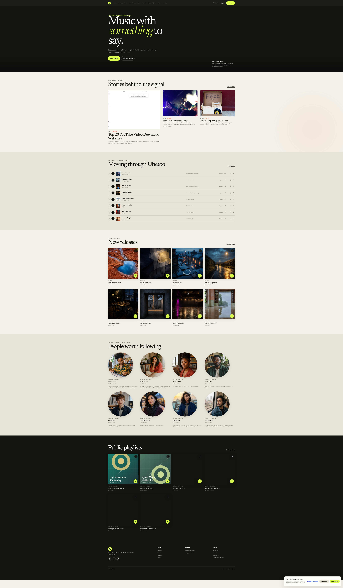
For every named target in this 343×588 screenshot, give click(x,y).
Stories (165, 3)
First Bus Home (126, 211)
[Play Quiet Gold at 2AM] (168, 276)
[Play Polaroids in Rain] (200, 276)
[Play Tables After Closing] (135, 316)
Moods (144, 3)
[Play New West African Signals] (232, 481)
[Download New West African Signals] (232, 456)
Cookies (233, 569)
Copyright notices (189, 553)
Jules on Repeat (145, 420)
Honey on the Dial (127, 205)
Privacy (227, 569)
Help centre (215, 550)
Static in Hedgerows (211, 283)
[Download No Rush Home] (230, 173)
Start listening (114, 58)
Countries (160, 555)
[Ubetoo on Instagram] (118, 559)
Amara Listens (177, 381)
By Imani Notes (111, 490)
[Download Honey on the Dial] (230, 206)
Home (115, 3)
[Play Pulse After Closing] (200, 316)
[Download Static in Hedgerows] (232, 250)
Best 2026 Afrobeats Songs (175, 121)
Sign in (223, 3)
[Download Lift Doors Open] (230, 186)
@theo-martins (208, 422)
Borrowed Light (126, 218)
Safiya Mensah (112, 381)
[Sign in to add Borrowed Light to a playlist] (233, 218)
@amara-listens (176, 383)
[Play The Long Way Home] (200, 481)
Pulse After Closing (178, 323)
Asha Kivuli (207, 325)
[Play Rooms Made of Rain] (232, 316)
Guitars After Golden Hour (148, 529)
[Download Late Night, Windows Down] (136, 496)
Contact (215, 553)
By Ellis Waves (143, 490)
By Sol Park (175, 490)
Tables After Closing (114, 323)
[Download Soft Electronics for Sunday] (136, 456)
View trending (231, 166)
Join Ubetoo (231, 3)
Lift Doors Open (126, 186)
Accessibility (216, 555)
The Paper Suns (125, 181)
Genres (139, 3)
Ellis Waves (111, 420)
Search (159, 553)
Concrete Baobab (145, 323)
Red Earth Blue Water (114, 283)
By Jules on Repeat (144, 531)
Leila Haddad (176, 420)
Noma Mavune (125, 174)
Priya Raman (144, 381)
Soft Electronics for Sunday (116, 488)
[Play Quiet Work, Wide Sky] (168, 481)
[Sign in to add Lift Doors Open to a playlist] (233, 186)
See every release (230, 244)
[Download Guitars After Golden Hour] (168, 496)
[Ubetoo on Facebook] (114, 559)
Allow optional (334, 581)
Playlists (154, 3)
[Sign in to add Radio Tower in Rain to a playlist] (233, 199)
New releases (132, 3)
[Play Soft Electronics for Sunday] (135, 481)
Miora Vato (110, 285)
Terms (223, 569)
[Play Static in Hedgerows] (232, 276)
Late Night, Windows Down (116, 529)
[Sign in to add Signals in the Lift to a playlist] (233, 193)
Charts (126, 3)
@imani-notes (208, 383)
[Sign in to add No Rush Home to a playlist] (233, 173)
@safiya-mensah (112, 383)
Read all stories (231, 86)
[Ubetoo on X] (109, 559)
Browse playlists (230, 450)
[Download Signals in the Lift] (230, 193)
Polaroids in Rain (127, 179)
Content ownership (190, 550)
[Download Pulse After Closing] (200, 291)
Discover (120, 3)
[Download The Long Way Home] (200, 456)
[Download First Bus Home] (230, 212)
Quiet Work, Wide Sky (146, 488)
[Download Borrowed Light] (230, 218)
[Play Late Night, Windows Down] (135, 522)
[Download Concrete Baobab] (168, 291)
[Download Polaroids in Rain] (230, 180)
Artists (160, 3)
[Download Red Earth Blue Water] (136, 250)
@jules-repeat (143, 422)
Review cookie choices (312, 581)
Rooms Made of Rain (211, 323)
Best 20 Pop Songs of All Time (214, 121)
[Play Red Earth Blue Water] (135, 276)
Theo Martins (209, 420)
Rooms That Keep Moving (192, 173)
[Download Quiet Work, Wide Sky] (168, 456)
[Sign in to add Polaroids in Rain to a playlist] (233, 180)
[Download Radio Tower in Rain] (230, 199)
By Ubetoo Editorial (209, 490)
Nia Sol (123, 207)
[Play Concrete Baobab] (168, 316)
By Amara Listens (112, 531)
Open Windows (189, 205)
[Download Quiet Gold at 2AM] (168, 250)
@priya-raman (143, 383)
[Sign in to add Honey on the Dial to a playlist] (233, 206)
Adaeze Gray (143, 285)
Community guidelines (218, 557)
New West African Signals (212, 488)
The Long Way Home (179, 488)
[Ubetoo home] (109, 3)
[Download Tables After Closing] (136, 291)
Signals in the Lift (127, 192)
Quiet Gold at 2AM (145, 283)
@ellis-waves (111, 422)
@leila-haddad (176, 422)
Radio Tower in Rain (127, 199)
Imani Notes (208, 381)
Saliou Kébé (143, 325)
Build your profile (128, 58)
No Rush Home (126, 173)
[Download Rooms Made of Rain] (232, 291)
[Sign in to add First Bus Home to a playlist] (233, 212)
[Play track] (113, 173)
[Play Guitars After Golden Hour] (168, 522)
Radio (149, 3)
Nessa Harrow (176, 325)
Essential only (324, 581)
